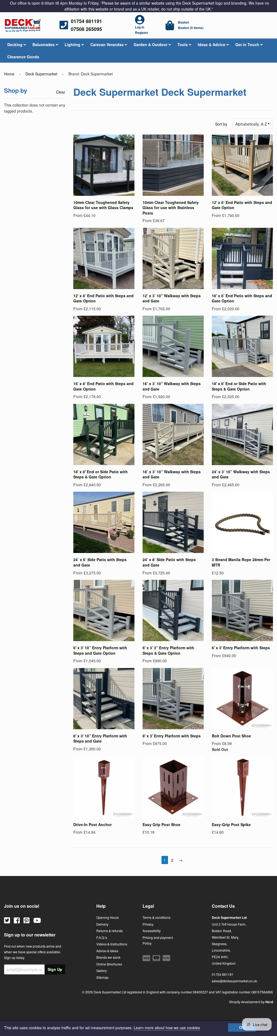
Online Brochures (109, 964)
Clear (60, 92)
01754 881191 (86, 21)
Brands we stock (108, 957)
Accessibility (152, 930)
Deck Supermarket (41, 73)
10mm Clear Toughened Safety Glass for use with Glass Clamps (103, 205)
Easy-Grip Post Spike (231, 824)
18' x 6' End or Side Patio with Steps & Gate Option (239, 386)
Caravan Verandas (107, 44)
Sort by (221, 124)
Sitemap (102, 977)
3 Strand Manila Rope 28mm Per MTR (241, 562)
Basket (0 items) (190, 27)
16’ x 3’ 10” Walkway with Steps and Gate (172, 386)
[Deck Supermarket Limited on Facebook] (17, 920)
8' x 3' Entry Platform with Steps (172, 735)
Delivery (102, 924)
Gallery (101, 970)
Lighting (73, 44)
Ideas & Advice (212, 44)
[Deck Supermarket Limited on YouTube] (37, 920)
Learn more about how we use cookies (167, 1027)
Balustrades (44, 44)
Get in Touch (247, 44)
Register (141, 32)
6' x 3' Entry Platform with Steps (241, 647)
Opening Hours (107, 917)
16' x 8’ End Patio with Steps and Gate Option (103, 386)
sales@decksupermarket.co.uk (234, 981)
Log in (139, 27)
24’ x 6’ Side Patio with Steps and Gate (100, 562)
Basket (183, 22)
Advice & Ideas (107, 950)
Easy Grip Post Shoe (161, 824)
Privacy (148, 924)
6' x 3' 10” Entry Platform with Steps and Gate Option (100, 650)
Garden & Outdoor (151, 44)
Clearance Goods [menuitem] (23, 56)
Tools (183, 44)
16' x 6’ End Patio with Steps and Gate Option (242, 298)
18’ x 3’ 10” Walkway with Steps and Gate (172, 474)
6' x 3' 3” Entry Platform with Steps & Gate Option (168, 650)
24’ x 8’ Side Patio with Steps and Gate (169, 562)
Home (9, 73)
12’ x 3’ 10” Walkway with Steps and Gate (172, 298)
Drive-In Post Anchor (92, 824)
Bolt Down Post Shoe (231, 735)
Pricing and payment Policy (158, 940)
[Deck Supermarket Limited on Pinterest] (26, 920)
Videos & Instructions (111, 944)
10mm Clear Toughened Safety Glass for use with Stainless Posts (171, 208)
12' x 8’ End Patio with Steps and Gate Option (103, 298)
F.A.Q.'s (101, 937)
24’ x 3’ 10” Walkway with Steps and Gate (241, 474)
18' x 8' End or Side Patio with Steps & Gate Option (100, 474)
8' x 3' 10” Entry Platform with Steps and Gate (100, 738)
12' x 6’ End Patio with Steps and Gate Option (242, 205)
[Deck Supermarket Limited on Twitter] (7, 920)
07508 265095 (86, 29)
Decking (15, 44)
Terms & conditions (156, 917)
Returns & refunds (109, 930)
